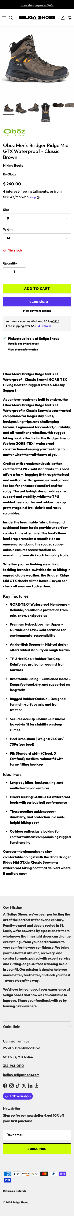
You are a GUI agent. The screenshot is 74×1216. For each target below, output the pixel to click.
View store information (23, 349)
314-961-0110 (13, 1066)
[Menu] (4, 18)
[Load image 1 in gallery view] (37, 63)
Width (8, 229)
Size (6, 209)
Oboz (11, 174)
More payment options (37, 310)
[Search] (12, 18)
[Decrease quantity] (6, 272)
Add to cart (37, 288)
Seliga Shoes (20, 1202)
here (33, 1006)
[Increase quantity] (22, 272)
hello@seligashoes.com (21, 1075)
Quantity (10, 263)
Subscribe (37, 1149)
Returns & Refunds (14, 1191)
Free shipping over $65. (37, 5)
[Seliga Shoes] (37, 17)
